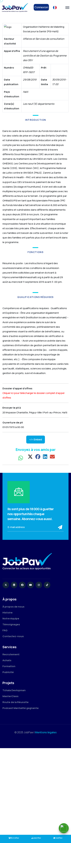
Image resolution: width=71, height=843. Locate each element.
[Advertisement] (35, 791)
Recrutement (10, 654)
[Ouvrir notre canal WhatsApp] (64, 828)
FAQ (4, 630)
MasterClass (10, 696)
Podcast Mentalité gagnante (20, 708)
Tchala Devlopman (14, 690)
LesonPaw (37, 838)
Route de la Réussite (15, 702)
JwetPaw (58, 838)
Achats (6, 660)
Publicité (8, 672)
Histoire (7, 612)
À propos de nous (13, 606)
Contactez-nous (13, 636)
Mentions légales (46, 732)
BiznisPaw (15, 838)
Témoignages (11, 624)
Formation (8, 666)
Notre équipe (10, 618)
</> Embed (35, 439)
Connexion (41, 7)
